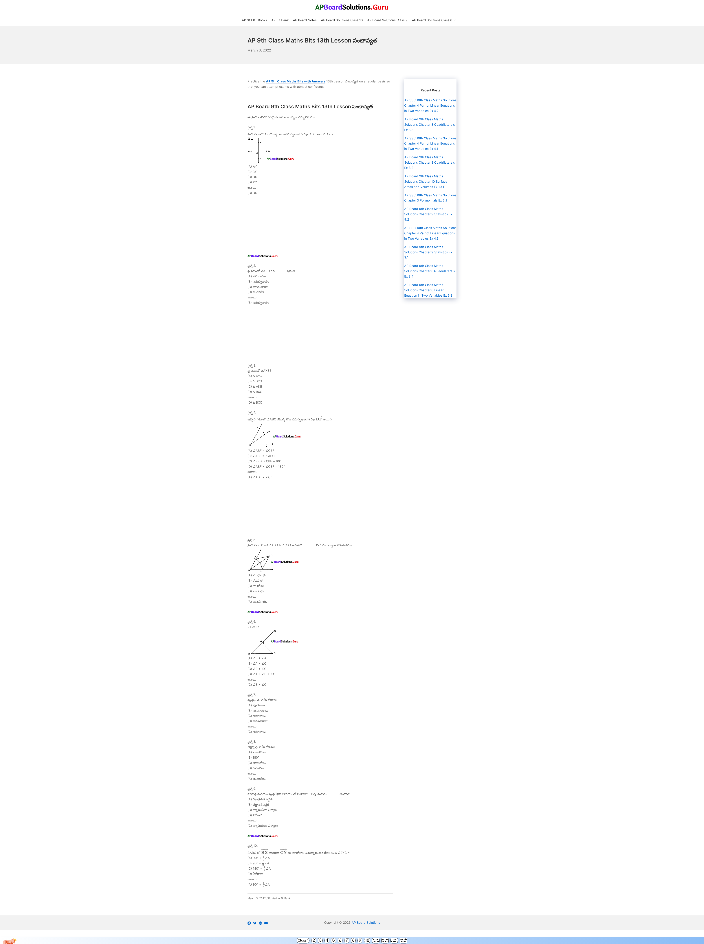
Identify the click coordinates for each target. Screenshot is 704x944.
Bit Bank (285, 898)
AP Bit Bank (403, 940)
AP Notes (394, 940)
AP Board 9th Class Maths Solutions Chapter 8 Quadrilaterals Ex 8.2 (429, 162)
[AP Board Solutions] (352, 7)
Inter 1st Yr (376, 940)
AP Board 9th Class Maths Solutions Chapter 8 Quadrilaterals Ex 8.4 (429, 271)
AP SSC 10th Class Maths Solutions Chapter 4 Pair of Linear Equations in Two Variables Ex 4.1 (430, 143)
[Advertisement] (320, 226)
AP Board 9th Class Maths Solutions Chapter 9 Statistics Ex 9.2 (428, 214)
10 (367, 940)
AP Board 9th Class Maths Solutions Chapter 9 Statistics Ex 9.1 (428, 252)
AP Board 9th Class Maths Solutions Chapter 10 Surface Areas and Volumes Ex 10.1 (425, 181)
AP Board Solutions (366, 922)
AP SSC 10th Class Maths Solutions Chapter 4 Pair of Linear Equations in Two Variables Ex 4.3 (430, 233)
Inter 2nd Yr (385, 940)
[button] (352, 940)
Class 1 (303, 940)
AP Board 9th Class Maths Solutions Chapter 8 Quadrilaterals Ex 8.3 (429, 124)
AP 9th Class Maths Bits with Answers (295, 81)
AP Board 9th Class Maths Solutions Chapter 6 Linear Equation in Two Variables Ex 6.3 (428, 290)
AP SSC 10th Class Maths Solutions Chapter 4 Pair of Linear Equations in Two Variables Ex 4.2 (430, 105)
